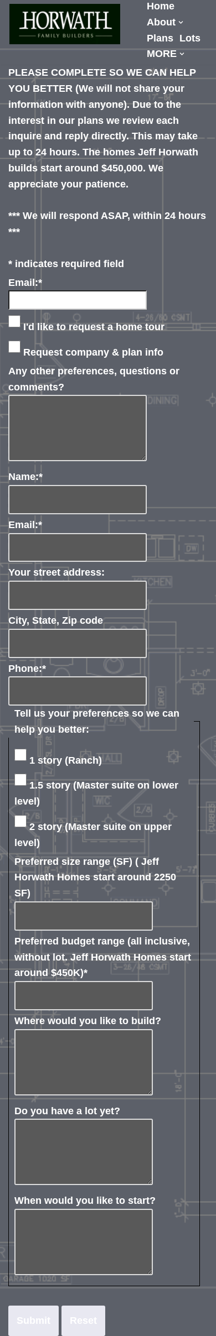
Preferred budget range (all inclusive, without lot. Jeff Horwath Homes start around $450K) (102, 957)
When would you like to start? (85, 1200)
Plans (160, 38)
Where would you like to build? (87, 1020)
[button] (180, 22)
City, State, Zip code (55, 620)
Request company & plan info (93, 352)
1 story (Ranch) (65, 760)
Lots (189, 38)
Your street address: (56, 572)
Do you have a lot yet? (67, 1110)
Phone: (27, 668)
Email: (25, 282)
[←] (64, 24)
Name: (25, 476)
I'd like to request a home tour (93, 326)
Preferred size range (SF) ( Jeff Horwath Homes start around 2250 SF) (95, 877)
